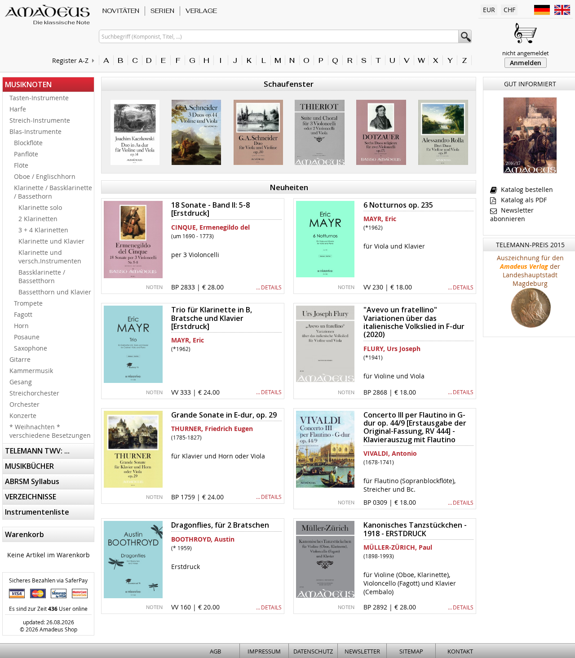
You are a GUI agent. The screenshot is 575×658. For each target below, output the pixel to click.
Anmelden (525, 62)
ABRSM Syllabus (32, 481)
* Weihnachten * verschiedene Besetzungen (50, 431)
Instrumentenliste (37, 512)
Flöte (21, 165)
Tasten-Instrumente (39, 97)
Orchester (24, 404)
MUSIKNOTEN (28, 84)
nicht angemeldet (525, 53)
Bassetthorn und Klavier (54, 292)
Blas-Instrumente (35, 131)
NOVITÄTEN (120, 11)
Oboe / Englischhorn (44, 176)
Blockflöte (28, 142)
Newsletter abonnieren (512, 214)
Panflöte (26, 154)
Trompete (28, 303)
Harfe (17, 109)
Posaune (27, 337)
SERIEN (162, 11)
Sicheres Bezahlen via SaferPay (48, 580)
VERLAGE (201, 11)
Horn (21, 325)
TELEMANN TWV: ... (37, 451)
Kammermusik (31, 370)
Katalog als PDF (523, 200)
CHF (509, 9)
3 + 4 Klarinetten (43, 230)
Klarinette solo (40, 207)
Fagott (23, 314)
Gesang (20, 382)
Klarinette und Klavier (51, 241)
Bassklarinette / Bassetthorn (41, 276)
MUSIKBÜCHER (29, 466)
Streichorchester (34, 393)
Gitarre (20, 359)
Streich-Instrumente (39, 120)
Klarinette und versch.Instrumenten (49, 256)
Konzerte (22, 415)
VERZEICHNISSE (30, 497)
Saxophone (30, 348)
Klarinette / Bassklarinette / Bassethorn (53, 191)
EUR (489, 9)
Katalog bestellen (526, 189)
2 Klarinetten (38, 218)
